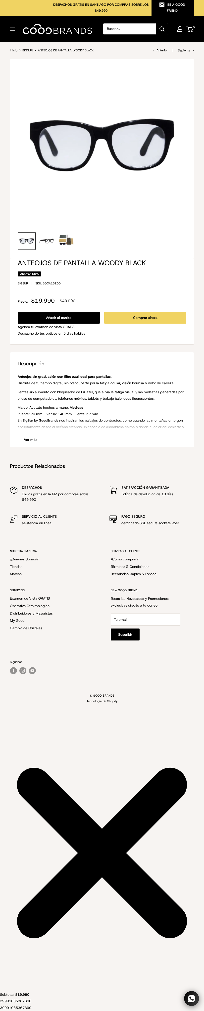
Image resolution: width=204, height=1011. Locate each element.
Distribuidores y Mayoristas (31, 613)
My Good (17, 620)
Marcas (16, 574)
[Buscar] (162, 28)
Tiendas (16, 566)
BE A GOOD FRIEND (176, 7)
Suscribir (125, 634)
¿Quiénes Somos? (24, 559)
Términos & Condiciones (130, 566)
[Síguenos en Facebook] (13, 670)
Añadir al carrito (58, 317)
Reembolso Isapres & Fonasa (133, 574)
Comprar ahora (145, 317)
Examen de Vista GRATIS (30, 598)
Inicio (13, 50)
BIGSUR (27, 50)
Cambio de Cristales (26, 628)
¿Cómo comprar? (124, 559)
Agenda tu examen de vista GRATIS (46, 327)
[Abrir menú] (12, 29)
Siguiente (184, 50)
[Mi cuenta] (179, 29)
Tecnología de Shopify (102, 701)
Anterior (162, 50)
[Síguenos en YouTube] (32, 670)
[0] (190, 29)
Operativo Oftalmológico (30, 606)
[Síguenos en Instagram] (22, 670)
